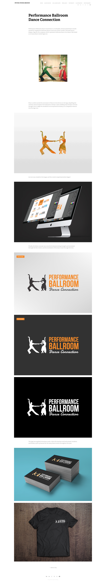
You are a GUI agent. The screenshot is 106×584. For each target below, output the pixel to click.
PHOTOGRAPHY (87, 3)
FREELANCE (64, 3)
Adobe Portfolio (55, 579)
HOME (41, 3)
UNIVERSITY (71, 3)
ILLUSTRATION (79, 3)
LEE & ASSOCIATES (56, 3)
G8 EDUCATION (47, 3)
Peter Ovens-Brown (22, 3)
